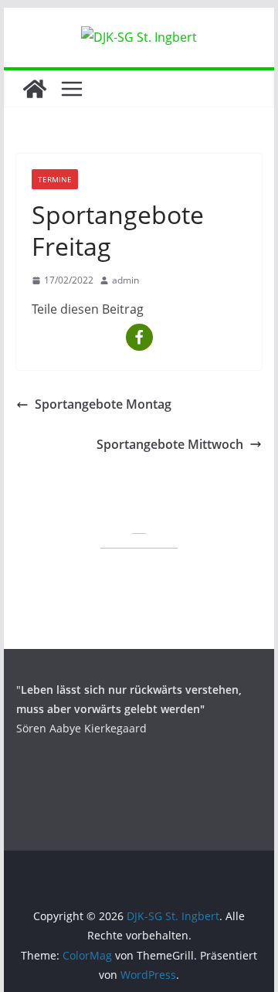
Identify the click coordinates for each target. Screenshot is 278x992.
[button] (139, 337)
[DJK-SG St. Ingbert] (34, 88)
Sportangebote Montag (103, 404)
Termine (55, 179)
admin (125, 280)
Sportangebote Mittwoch (170, 444)
